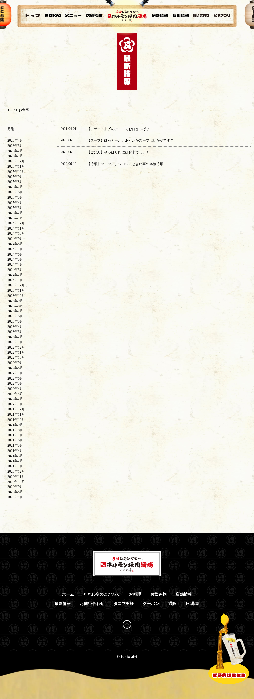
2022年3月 (15, 394)
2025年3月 (15, 208)
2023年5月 (15, 321)
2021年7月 (15, 435)
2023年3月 (15, 332)
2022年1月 (15, 404)
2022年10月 (16, 357)
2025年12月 (16, 161)
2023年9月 (15, 301)
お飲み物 (158, 594)
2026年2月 (15, 151)
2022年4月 (15, 389)
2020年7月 (15, 497)
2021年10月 (16, 420)
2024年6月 (15, 254)
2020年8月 (15, 492)
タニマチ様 (124, 603)
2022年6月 (15, 378)
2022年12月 (16, 347)
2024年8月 (15, 244)
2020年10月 (16, 482)
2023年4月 (15, 327)
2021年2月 (15, 461)
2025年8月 (15, 182)
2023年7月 (15, 311)
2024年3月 (15, 270)
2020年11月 (16, 477)
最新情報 (63, 603)
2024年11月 (16, 228)
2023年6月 (15, 316)
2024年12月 (16, 223)
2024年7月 (15, 249)
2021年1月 (15, 466)
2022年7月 (15, 373)
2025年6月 (15, 192)
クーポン (151, 603)
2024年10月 (16, 233)
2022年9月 (15, 363)
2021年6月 (15, 440)
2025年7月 (15, 187)
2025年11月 (16, 166)
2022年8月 (15, 368)
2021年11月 (16, 414)
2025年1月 (15, 218)
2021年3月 (15, 456)
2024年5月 (15, 259)
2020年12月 (16, 471)
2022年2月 (15, 399)
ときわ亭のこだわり (101, 594)
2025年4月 (15, 203)
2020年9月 (15, 487)
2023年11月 (16, 290)
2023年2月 (15, 337)
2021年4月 (15, 451)
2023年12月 (16, 285)
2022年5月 (15, 383)
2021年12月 (16, 409)
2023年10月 (16, 296)
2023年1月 (15, 342)
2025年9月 (15, 177)
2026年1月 (15, 156)
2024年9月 (15, 239)
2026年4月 (15, 140)
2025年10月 (16, 172)
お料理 (135, 594)
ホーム (68, 594)
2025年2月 (15, 213)
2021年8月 (15, 430)
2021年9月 (15, 425)
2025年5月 (15, 197)
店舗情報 (184, 594)
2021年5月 (15, 445)
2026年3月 (15, 146)
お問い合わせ (92, 603)
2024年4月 (15, 264)
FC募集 (192, 603)
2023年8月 (15, 306)
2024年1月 (15, 280)
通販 (172, 603)
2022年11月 (16, 352)
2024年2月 (15, 275)
